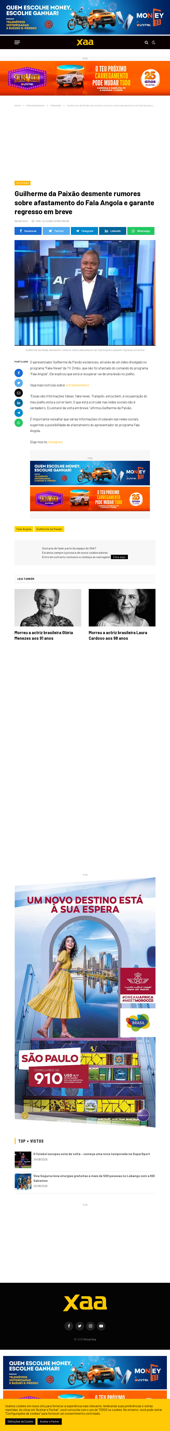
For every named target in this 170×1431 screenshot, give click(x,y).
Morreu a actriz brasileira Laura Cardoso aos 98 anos (118, 635)
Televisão (22, 183)
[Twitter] (19, 383)
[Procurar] (146, 42)
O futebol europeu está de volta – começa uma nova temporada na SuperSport (91, 1154)
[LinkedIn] (19, 403)
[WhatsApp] (19, 423)
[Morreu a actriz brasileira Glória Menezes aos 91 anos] (48, 607)
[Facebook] (19, 373)
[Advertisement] (85, 143)
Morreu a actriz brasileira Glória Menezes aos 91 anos (44, 635)
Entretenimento (77, 385)
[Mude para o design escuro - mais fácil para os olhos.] (153, 42)
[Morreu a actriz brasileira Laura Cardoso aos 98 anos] (122, 607)
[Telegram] (19, 413)
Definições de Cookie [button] (20, 1421)
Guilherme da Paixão (49, 529)
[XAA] (85, 42)
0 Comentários (60, 221)
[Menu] (17, 42)
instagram (55, 442)
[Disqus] (85, 702)
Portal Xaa (90, 1339)
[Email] (19, 393)
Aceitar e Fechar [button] (49, 1421)
